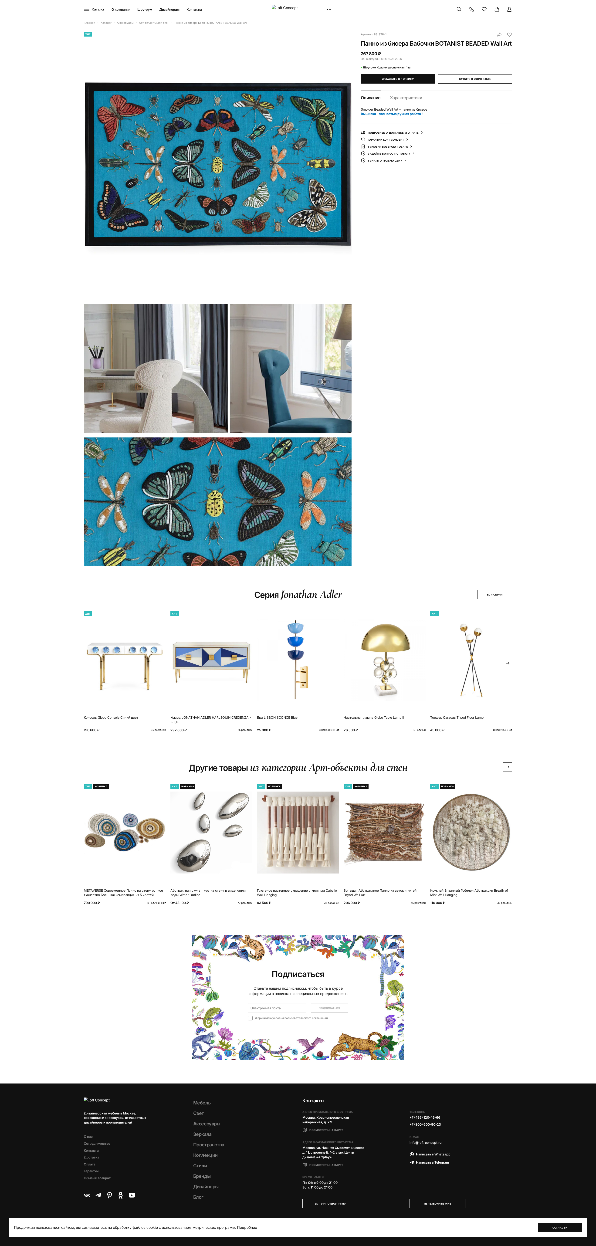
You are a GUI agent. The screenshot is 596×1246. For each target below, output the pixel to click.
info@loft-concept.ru (425, 1142)
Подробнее (247, 1227)
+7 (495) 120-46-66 (425, 1117)
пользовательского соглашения (306, 1018)
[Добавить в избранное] (509, 34)
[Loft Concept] (298, 9)
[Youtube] (132, 1195)
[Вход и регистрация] (509, 9)
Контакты (194, 9)
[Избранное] (484, 9)
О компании (121, 9)
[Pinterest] (109, 1195)
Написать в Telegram (432, 1162)
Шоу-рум (144, 9)
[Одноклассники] (120, 1195)
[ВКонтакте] (87, 1195)
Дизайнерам (169, 9)
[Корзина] (497, 9)
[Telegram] (98, 1195)
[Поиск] (459, 9)
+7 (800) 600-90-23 (425, 1124)
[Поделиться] (499, 34)
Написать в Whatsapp (433, 1154)
